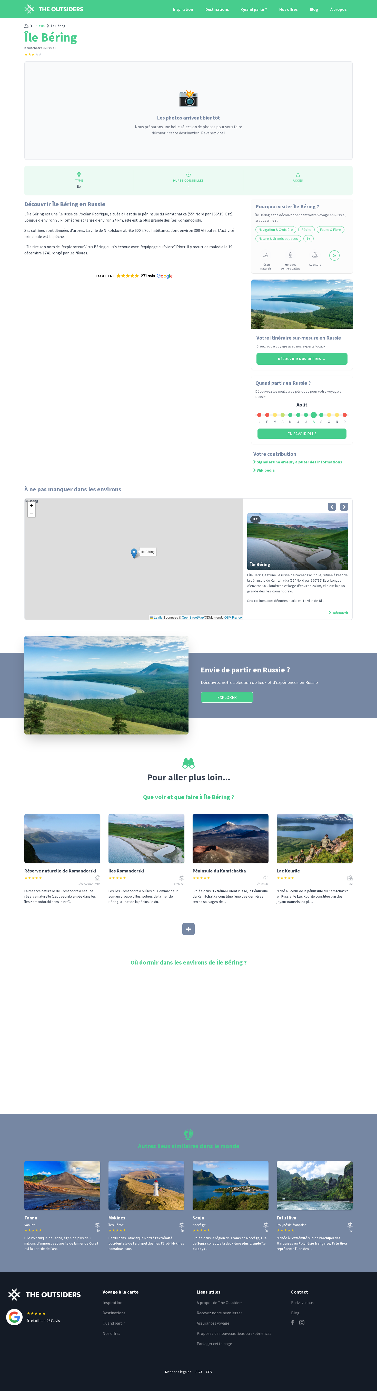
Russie (40, 26)
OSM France (233, 617)
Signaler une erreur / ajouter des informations (299, 461)
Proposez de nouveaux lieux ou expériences (234, 1333)
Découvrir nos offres (302, 358)
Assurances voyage (213, 1323)
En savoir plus (301, 433)
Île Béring (58, 26)
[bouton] (332, 507)
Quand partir (114, 1323)
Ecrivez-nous (302, 1302)
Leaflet (158, 617)
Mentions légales (178, 1371)
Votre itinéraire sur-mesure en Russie (298, 337)
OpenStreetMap (193, 617)
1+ (308, 238)
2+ (334, 255)
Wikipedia (266, 470)
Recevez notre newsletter (219, 1312)
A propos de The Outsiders (220, 1302)
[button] (134, 276)
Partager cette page (214, 1343)
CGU (198, 1371)
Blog (314, 9)
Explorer (227, 697)
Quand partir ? (254, 9)
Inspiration (183, 9)
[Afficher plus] (188, 929)
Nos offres (288, 9)
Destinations (217, 9)
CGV (209, 1371)
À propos (338, 9)
